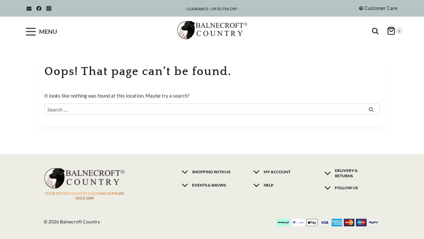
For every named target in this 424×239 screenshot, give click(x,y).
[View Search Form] (377, 28)
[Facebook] (39, 8)
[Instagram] (49, 8)
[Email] (29, 8)
